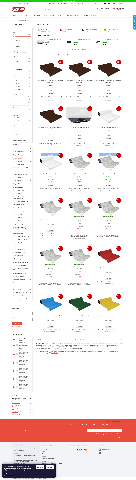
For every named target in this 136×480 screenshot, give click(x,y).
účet (26, 3)
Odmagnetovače (17, 289)
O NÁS (72, 3)
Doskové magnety (18, 233)
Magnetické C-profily (18, 164)
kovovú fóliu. (54, 353)
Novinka (23, 46)
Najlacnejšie (50, 54)
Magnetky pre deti (18, 187)
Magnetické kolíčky (18, 211)
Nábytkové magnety (18, 204)
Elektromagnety (17, 283)
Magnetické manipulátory (20, 246)
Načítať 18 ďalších (79, 339)
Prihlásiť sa (17, 323)
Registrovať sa (15, 3)
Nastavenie (9, 474)
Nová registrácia (16, 327)
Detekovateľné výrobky (19, 279)
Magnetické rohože (18, 255)
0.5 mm (23, 117)
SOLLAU (23, 110)
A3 (23, 99)
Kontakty (80, 3)
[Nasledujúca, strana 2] (118, 339)
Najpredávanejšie (70, 54)
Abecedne (80, 54)
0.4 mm (23, 126)
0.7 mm (23, 120)
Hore (39, 339)
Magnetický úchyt (16, 411)
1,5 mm (23, 134)
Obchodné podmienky (48, 458)
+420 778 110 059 (105, 453)
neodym (23, 58)
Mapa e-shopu (46, 454)
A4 (23, 96)
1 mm (23, 123)
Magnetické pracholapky (19, 273)
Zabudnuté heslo (16, 328)
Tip (23, 49)
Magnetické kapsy (18, 155)
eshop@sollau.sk (105, 449)
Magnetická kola (17, 242)
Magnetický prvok (16, 405)
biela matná (23, 86)
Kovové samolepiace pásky (20, 174)
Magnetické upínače (18, 286)
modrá (23, 77)
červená (23, 83)
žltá (23, 80)
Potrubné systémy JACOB (20, 292)
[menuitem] (14, 15)
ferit (23, 61)
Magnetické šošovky (18, 151)
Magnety (15, 148)
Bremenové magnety (18, 276)
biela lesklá (23, 89)
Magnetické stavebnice (19, 184)
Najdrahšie (60, 54)
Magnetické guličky (18, 190)
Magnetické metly (18, 217)
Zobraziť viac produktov (78, 49)
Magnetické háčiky (18, 208)
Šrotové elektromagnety (19, 265)
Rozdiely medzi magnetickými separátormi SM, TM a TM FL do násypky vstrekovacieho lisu (25, 461)
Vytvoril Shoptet (17, 478)
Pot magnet (15, 408)
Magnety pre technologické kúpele (20, 269)
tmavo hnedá (23, 69)
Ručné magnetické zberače (20, 252)
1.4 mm (23, 129)
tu (24, 470)
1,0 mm (23, 131)
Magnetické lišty (17, 193)
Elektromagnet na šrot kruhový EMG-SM (25, 455)
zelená (23, 74)
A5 (23, 102)
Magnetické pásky (18, 161)
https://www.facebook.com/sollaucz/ (25, 430)
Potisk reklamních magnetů (20, 295)
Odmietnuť (40, 467)
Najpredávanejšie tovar (23, 52)
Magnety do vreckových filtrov (21, 236)
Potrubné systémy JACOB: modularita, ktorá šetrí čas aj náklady (25, 449)
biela (23, 72)
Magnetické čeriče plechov (20, 249)
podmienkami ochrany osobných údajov (113, 434)
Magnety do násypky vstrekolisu (21, 224)
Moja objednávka (63, 3)
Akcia (23, 43)
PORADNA (51, 3)
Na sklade (23, 40)
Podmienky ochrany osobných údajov (52, 463)
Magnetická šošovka (17, 402)
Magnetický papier (18, 177)
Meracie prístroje (17, 214)
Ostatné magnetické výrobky (20, 299)
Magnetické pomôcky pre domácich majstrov (20, 197)
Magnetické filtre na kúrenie (20, 239)
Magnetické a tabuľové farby (20, 201)
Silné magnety (17, 259)
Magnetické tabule (18, 180)
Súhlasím (49, 467)
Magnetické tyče (17, 220)
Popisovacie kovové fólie (19, 171)
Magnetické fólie (17, 158)
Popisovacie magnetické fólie (21, 167)
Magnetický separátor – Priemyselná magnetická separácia (19, 228)
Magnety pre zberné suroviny (21, 262)
